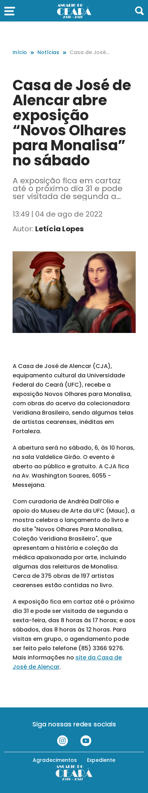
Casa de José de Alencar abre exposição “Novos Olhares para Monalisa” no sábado (90, 52)
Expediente (101, 760)
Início (20, 52)
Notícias (48, 52)
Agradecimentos (55, 760)
